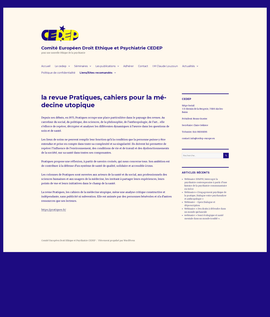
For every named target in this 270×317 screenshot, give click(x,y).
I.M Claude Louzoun (165, 66)
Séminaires (81, 66)
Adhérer (128, 66)
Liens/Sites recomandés (96, 72)
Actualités (188, 66)
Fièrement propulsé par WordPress (116, 240)
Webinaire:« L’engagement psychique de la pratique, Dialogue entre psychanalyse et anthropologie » (205, 195)
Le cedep (60, 66)
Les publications (105, 66)
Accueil (45, 66)
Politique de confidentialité (58, 72)
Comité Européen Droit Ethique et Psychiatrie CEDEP (101, 48)
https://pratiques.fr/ (53, 209)
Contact (143, 66)
